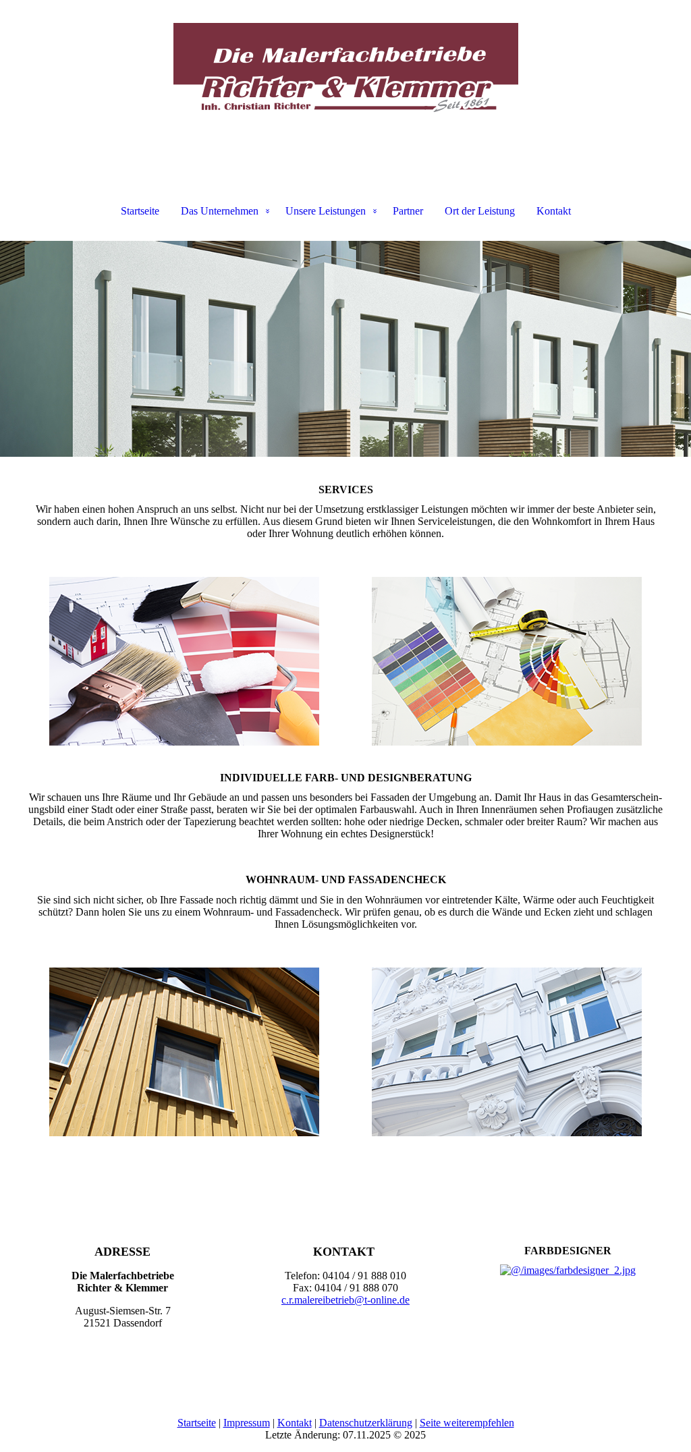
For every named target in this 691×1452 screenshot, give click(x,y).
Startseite (140, 211)
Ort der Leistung (480, 211)
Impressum (246, 1422)
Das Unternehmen (219, 211)
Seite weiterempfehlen (467, 1422)
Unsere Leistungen (325, 211)
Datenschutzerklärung (365, 1422)
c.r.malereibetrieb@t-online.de (345, 1300)
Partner (408, 211)
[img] (345, 67)
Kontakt (553, 211)
